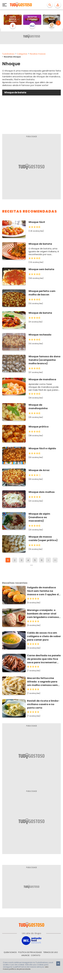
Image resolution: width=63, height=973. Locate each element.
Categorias (22, 54)
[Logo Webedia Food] (31, 940)
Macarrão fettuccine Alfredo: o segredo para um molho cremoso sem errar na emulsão (42, 681)
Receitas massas (38, 54)
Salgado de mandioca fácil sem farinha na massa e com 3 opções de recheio (43, 591)
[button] (58, 22)
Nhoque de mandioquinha (38, 406)
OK (58, 963)
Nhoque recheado (40, 334)
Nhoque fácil (37, 222)
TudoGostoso (8, 54)
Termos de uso (50, 952)
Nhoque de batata (40, 244)
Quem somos (10, 952)
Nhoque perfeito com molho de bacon (42, 292)
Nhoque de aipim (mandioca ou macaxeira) (39, 517)
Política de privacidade (30, 952)
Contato (35, 955)
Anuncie (25, 955)
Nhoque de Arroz (39, 470)
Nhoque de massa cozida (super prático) (43, 538)
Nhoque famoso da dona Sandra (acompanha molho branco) (44, 360)
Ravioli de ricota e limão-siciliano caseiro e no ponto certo (43, 704)
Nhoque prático (38, 426)
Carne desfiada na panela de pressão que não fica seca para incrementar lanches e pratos (44, 659)
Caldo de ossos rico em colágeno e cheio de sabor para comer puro (44, 636)
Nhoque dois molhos (42, 492)
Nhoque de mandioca (42, 379)
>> (55, 560)
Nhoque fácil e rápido (42, 448)
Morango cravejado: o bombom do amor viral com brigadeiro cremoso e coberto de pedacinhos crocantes (44, 613)
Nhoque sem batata (41, 269)
